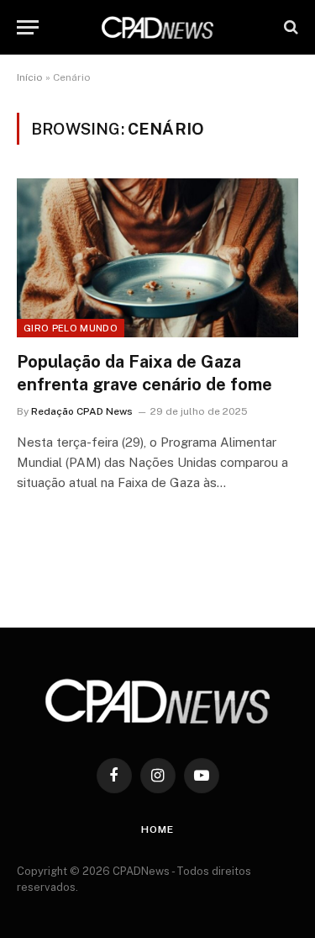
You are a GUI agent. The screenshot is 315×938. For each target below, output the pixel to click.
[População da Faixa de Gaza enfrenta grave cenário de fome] (157, 257)
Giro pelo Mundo (71, 328)
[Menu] (28, 27)
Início (30, 77)
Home (157, 829)
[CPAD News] (158, 27)
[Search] (289, 27)
